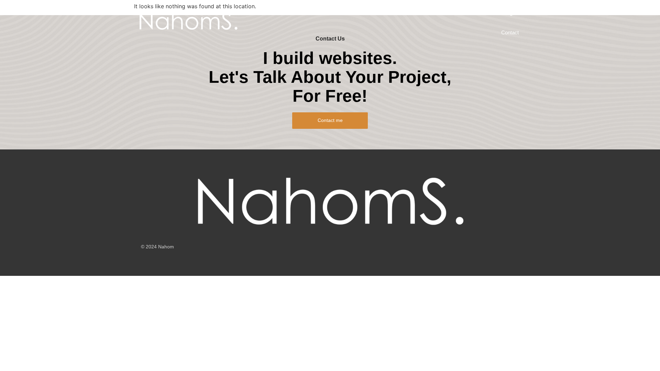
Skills (440, 13)
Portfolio (320, 13)
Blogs (509, 13)
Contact (510, 32)
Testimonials (474, 13)
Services (286, 13)
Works (350, 13)
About (379, 13)
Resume (409, 13)
